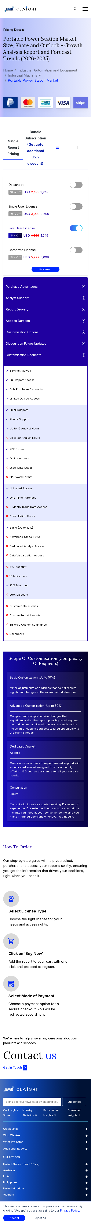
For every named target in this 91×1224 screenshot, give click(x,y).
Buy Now (44, 269)
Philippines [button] (45, 1182)
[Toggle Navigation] (84, 9)
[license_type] (13, 147)
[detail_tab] (78, 148)
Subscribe (74, 1101)
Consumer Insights (74, 1113)
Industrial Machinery (24, 75)
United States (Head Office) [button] (45, 1164)
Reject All (40, 1218)
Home (8, 70)
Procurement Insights (51, 1113)
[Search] (75, 9)
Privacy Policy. (70, 1210)
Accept (14, 1218)
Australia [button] (45, 1170)
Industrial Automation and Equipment (47, 70)
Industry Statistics (28, 1113)
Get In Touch (12, 1067)
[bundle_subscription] (35, 148)
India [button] (45, 1176)
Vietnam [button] (45, 1194)
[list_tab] (57, 148)
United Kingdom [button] (45, 1188)
